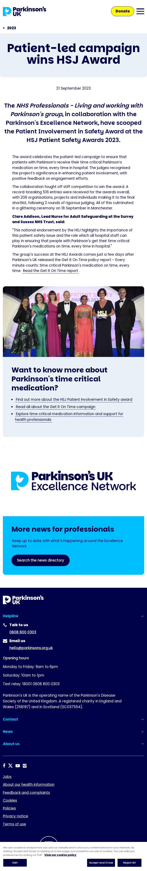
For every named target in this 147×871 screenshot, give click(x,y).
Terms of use (14, 824)
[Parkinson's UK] (24, 11)
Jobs (7, 776)
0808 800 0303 (22, 632)
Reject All (129, 862)
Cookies (10, 800)
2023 (11, 28)
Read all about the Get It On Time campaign (55, 406)
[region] (73, 856)
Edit (15, 862)
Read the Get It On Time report (50, 270)
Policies (9, 808)
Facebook (4, 766)
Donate (123, 11)
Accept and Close (101, 862)
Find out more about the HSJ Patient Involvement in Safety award (74, 399)
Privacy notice (15, 816)
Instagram (25, 766)
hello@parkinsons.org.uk (31, 648)
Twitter (10, 766)
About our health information (28, 784)
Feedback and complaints (26, 792)
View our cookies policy (60, 855)
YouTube (18, 766)
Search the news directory (40, 560)
